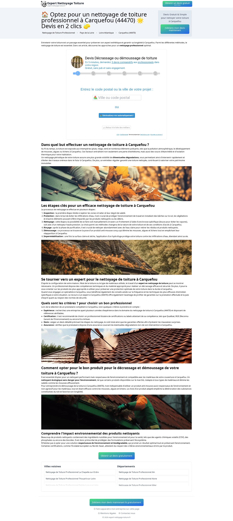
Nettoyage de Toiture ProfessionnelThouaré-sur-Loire (71, 478)
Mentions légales (108, 513)
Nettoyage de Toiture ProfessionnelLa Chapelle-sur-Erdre (72, 472)
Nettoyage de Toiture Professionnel (58, 32)
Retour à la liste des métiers (117, 127)
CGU (117, 134)
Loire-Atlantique (106, 32)
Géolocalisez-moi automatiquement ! (118, 115)
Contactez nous (128, 513)
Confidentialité (124, 134)
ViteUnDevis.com (145, 134)
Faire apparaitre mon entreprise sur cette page (117, 509)
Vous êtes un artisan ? (156, 134)
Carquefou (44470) (127, 32)
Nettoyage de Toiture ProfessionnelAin (137, 472)
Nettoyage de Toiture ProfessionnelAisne (138, 478)
